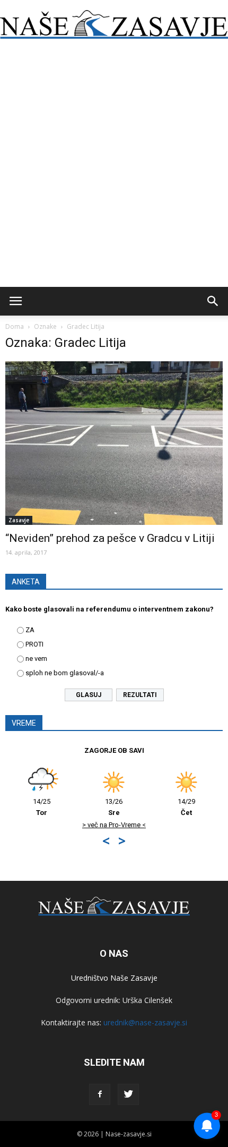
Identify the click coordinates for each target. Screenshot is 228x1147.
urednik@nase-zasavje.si (145, 1022)
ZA (29, 630)
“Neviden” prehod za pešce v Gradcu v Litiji (110, 538)
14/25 (41, 807)
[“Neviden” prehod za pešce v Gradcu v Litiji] (114, 443)
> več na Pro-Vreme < (114, 825)
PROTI (34, 644)
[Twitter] (128, 1094)
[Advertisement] (114, 167)
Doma (14, 326)
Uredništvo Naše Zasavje (114, 978)
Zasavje (18, 520)
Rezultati (140, 695)
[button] (213, 301)
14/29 (186, 807)
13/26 (113, 807)
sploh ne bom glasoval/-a (64, 673)
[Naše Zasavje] (114, 24)
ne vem (36, 658)
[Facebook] (99, 1094)
